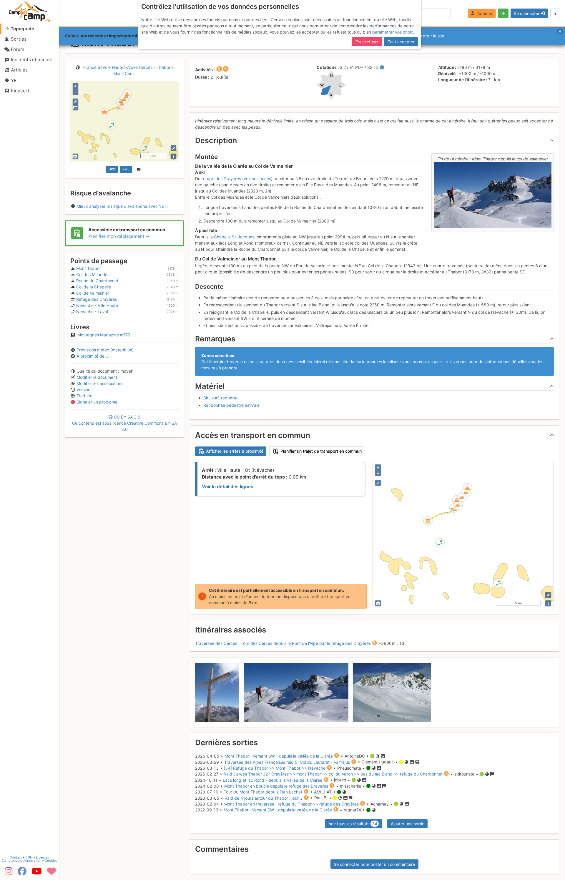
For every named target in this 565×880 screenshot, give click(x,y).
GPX (112, 169)
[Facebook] (22, 873)
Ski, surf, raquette (220, 397)
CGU (28, 857)
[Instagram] (7, 873)
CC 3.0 (124, 423)
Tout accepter (401, 41)
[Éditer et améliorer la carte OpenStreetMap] (173, 148)
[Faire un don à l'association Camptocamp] (51, 873)
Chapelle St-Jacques (234, 236)
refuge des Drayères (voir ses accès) (237, 178)
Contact (16, 857)
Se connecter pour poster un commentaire (374, 864)
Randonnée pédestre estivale (231, 405)
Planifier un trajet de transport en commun (321, 451)
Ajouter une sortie (407, 823)
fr (555, 13)
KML (125, 169)
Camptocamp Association (21, 861)
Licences (42, 857)
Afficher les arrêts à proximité (234, 451)
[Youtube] (37, 873)
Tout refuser (367, 41)
